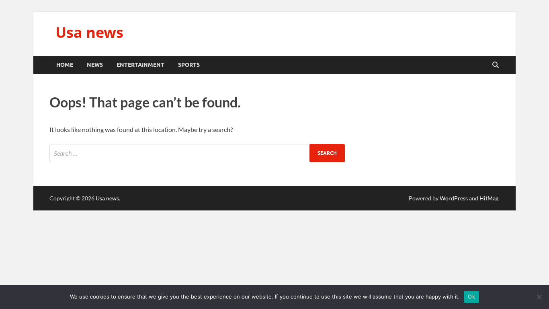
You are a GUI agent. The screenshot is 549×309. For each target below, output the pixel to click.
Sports (189, 65)
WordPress (454, 198)
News (95, 65)
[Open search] (496, 65)
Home (64, 65)
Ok (471, 296)
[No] (539, 297)
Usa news (89, 32)
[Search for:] (197, 153)
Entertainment (140, 65)
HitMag (488, 198)
